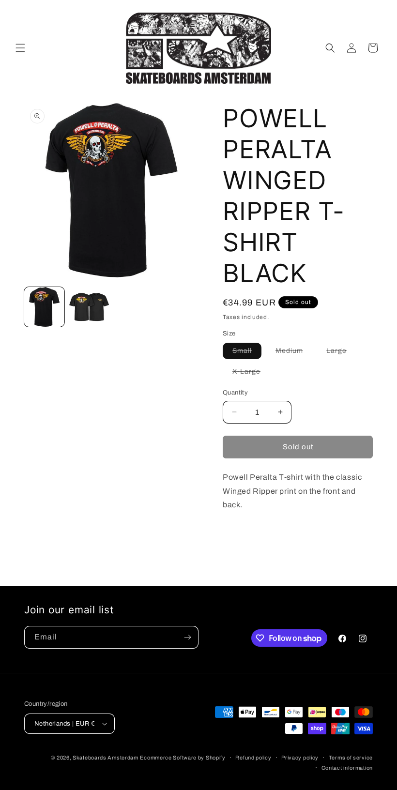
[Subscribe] (187, 637)
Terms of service (351, 757)
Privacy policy (300, 757)
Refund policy (253, 757)
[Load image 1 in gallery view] (44, 307)
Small (246, 353)
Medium (294, 353)
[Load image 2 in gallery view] (89, 307)
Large (341, 353)
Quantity (235, 392)
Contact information (347, 768)
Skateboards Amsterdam (105, 757)
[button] (20, 48)
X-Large (251, 373)
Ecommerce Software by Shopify (182, 757)
